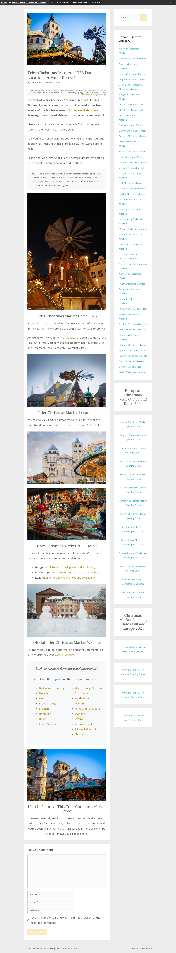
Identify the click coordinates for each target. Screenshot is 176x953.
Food (97, 2)
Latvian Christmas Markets (132, 194)
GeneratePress (74, 948)
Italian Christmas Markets (132, 188)
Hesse (42, 719)
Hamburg (45, 714)
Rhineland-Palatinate (83, 110)
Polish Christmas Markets (132, 283)
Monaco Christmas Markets (133, 229)
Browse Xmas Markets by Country (29, 2)
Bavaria (43, 693)
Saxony (78, 719)
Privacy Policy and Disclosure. (93, 93)
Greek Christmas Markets (132, 167)
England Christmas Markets (133, 136)
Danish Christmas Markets (132, 130)
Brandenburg (47, 703)
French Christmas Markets (132, 156)
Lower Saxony (47, 724)
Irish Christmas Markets (131, 183)
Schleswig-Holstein (85, 729)
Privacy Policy (146, 948)
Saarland (79, 714)
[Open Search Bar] (171, 2)
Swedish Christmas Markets (133, 355)
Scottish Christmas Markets (133, 324)
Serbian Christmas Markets (132, 329)
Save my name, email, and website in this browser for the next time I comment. (65, 920)
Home (4, 2)
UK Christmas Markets (130, 366)
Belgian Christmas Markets (132, 79)
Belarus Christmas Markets (132, 73)
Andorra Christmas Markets (133, 58)
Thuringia (80, 734)
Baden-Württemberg (52, 688)
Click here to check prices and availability (70, 567)
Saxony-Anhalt (83, 724)
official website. (65, 655)
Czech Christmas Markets (131, 125)
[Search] (143, 17)
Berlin (42, 698)
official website (66, 337)
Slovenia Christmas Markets (133, 344)
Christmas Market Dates (131, 104)
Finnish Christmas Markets (132, 151)
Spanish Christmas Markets (133, 350)
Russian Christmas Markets (133, 308)
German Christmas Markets (133, 162)
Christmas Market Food (131, 109)
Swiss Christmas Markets (131, 361)
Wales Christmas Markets (132, 372)
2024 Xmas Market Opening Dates (70, 2)
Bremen (44, 708)
